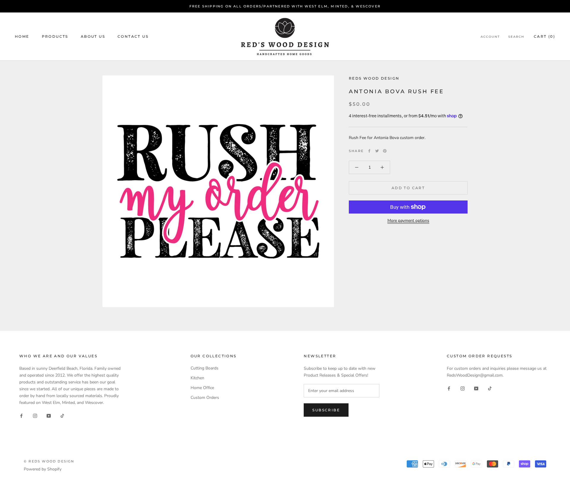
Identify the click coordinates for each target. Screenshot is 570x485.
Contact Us (133, 36)
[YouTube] (49, 415)
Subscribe (326, 410)
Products (55, 36)
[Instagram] (35, 415)
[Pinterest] (385, 151)
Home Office (202, 388)
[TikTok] (62, 415)
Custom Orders (205, 397)
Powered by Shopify (42, 469)
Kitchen (197, 378)
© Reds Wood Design (49, 461)
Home (22, 36)
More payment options (408, 220)
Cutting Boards (204, 368)
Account (490, 37)
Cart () (544, 36)
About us (93, 36)
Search (516, 37)
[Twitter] (377, 151)
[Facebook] (369, 151)
